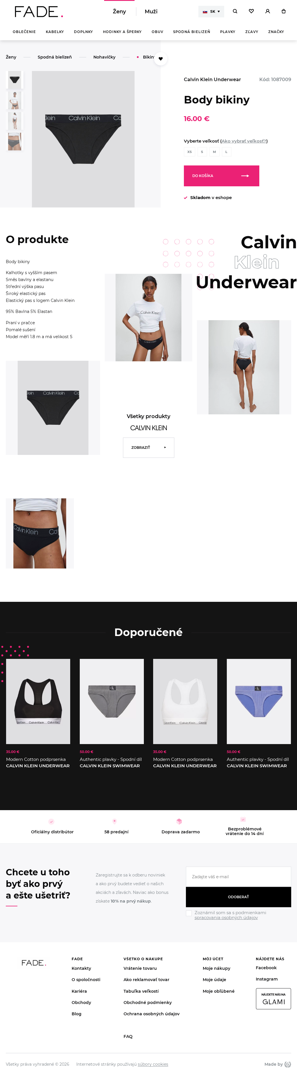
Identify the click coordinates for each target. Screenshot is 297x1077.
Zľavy (251, 32)
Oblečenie (24, 32)
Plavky (228, 32)
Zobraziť (140, 447)
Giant (287, 1064)
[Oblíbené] (251, 11)
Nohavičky (104, 57)
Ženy (119, 11)
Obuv (157, 32)
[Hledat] (235, 11)
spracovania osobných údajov (226, 917)
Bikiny (149, 57)
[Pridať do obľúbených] (60, 669)
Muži (151, 11)
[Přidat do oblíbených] (160, 58)
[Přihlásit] (268, 11)
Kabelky (55, 32)
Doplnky (83, 32)
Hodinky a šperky (122, 32)
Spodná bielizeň (191, 32)
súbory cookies (153, 1064)
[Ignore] (238, 921)
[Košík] (283, 11)
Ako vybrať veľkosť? (244, 141)
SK (212, 11)
